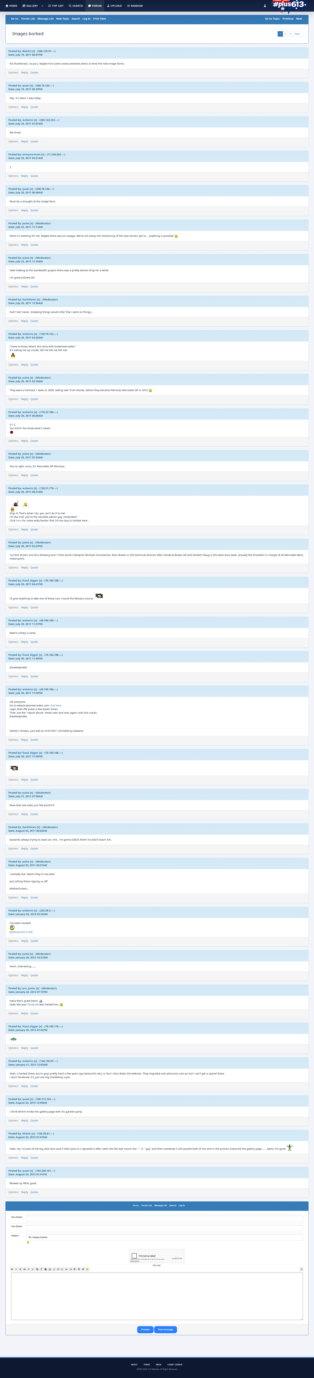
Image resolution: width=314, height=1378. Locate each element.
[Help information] (301, 1269)
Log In (86, 18)
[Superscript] (33, 1269)
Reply (24, 72)
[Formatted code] (71, 1269)
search (77, 5)
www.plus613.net (21, 932)
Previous (288, 18)
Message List (45, 18)
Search (76, 18)
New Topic (62, 18)
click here (55, 705)
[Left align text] (75, 1269)
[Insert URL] (45, 1269)
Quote (34, 72)
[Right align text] (83, 1269)
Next (299, 18)
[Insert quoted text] (66, 1269)
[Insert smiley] (87, 1269)
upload (116, 5)
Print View (99, 18)
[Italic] (16, 1269)
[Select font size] (41, 1269)
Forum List (28, 18)
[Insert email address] (54, 1269)
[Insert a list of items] (62, 1269)
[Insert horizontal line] (58, 1269)
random (136, 5)
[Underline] (20, 1269)
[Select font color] (37, 1269)
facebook (33, 1004)
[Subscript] (29, 1269)
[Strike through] (25, 1269)
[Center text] (79, 1269)
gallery (31, 5)
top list (57, 5)
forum (96, 5)
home (13, 5)
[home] (288, 4)
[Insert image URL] (50, 1269)
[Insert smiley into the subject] (28, 1242)
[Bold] (12, 1269)
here (19, 520)
